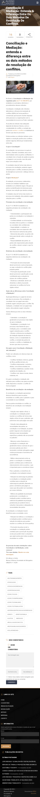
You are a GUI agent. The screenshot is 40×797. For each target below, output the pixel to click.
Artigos (12, 77)
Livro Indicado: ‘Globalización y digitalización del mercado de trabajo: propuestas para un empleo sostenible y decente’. (19, 764)
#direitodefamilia (21, 614)
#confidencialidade (13, 590)
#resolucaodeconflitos (15, 622)
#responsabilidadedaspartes (16, 626)
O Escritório (5, 703)
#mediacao (19, 618)
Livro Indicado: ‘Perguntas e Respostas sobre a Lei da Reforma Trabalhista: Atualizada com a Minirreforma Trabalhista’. (19, 780)
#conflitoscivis (12, 594)
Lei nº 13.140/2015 (22, 101)
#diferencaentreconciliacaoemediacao (19, 610)
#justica (10, 618)
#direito (9, 614)
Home (3, 700)
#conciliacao (11, 582)
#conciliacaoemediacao (15, 586)
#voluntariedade (12, 630)
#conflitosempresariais (15, 598)
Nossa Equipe (5, 709)
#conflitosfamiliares (14, 602)
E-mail (2, 738)
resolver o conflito (17, 130)
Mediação (15, 178)
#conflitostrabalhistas (15, 606)
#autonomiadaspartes (14, 578)
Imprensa (4, 715)
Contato (4, 718)
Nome (2, 731)
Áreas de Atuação (7, 706)
